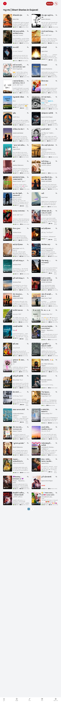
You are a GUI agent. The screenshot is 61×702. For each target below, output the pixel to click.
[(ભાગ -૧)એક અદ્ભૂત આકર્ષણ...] (36, 464)
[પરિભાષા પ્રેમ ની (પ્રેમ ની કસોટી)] (36, 216)
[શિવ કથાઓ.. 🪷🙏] (36, 365)
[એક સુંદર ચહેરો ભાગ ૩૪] (36, 20)
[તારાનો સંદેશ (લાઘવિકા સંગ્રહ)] (36, 432)
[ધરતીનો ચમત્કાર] (7, 315)
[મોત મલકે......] (7, 397)
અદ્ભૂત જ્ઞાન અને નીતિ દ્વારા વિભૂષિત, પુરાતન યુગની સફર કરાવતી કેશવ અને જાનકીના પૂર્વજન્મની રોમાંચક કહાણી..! (21, 122)
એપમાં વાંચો (50, 3)
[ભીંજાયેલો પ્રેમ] (7, 20)
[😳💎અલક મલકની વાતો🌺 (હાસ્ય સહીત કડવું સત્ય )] (36, 498)
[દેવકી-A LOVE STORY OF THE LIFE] (36, 283)
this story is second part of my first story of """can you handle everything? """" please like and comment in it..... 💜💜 (20, 485)
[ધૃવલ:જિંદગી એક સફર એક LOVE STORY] (36, 182)
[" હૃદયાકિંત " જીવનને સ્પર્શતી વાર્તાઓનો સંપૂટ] (36, 349)
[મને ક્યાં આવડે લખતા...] (36, 102)
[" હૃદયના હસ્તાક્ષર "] (7, 448)
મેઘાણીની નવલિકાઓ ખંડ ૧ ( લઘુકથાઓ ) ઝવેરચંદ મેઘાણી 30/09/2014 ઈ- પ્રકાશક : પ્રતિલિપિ (21, 502)
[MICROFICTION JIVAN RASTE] (7, 182)
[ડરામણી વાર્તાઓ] (7, 331)
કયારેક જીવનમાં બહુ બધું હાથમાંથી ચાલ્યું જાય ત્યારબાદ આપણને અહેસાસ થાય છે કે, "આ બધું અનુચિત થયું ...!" (49, 122)
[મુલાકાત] (36, 381)
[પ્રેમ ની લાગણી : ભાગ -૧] (36, 299)
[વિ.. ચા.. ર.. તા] (36, 315)
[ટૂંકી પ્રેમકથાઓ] (36, 482)
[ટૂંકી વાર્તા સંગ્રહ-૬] (7, 266)
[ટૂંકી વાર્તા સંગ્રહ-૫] (7, 283)
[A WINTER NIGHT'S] (36, 415)
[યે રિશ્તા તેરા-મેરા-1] (7, 134)
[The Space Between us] (36, 397)
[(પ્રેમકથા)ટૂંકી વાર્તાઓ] (36, 448)
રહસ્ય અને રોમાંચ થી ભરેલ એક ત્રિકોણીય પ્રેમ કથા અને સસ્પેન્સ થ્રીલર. (48, 154)
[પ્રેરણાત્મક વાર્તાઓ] (36, 118)
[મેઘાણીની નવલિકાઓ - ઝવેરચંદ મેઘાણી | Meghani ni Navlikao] (7, 498)
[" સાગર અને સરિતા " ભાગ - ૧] (7, 150)
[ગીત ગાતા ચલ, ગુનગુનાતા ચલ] (7, 432)
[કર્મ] (7, 166)
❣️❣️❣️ (43, 485)
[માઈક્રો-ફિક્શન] (7, 250)
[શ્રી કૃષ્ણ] (7, 349)
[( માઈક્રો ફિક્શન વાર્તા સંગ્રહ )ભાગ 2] (7, 86)
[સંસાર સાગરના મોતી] (7, 415)
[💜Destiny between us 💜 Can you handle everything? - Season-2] (7, 482)
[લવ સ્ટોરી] (7, 53)
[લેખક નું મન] (7, 234)
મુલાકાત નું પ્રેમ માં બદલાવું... (47, 384)
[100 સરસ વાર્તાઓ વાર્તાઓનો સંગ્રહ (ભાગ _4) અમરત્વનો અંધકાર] (7, 36)
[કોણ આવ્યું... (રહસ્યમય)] (36, 266)
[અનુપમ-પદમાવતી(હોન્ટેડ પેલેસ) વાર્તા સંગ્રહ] (7, 464)
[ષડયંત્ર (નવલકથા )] (7, 216)
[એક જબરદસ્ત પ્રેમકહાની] (7, 299)
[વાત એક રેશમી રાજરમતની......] (7, 199)
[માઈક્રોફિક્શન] (36, 234)
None (42, 170)
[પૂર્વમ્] (7, 118)
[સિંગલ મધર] (36, 86)
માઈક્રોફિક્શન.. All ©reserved (48, 236)
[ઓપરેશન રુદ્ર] (36, 250)
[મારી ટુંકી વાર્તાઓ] (7, 381)
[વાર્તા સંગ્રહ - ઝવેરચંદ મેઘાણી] (36, 166)
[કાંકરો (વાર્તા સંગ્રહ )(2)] (36, 36)
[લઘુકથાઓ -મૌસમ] (7, 102)
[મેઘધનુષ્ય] (36, 70)
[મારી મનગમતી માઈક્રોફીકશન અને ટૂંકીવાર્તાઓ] (7, 70)
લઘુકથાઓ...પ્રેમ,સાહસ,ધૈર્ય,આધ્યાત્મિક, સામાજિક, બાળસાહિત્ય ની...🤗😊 (21, 105)
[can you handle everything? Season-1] (36, 331)
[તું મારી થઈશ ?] (36, 134)
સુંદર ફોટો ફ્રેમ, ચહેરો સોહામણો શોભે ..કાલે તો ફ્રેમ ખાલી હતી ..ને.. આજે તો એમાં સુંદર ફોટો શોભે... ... (49, 24)
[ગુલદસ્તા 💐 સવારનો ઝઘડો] (7, 365)
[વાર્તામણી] (36, 53)
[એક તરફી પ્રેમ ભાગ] (36, 150)
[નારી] (36, 199)
